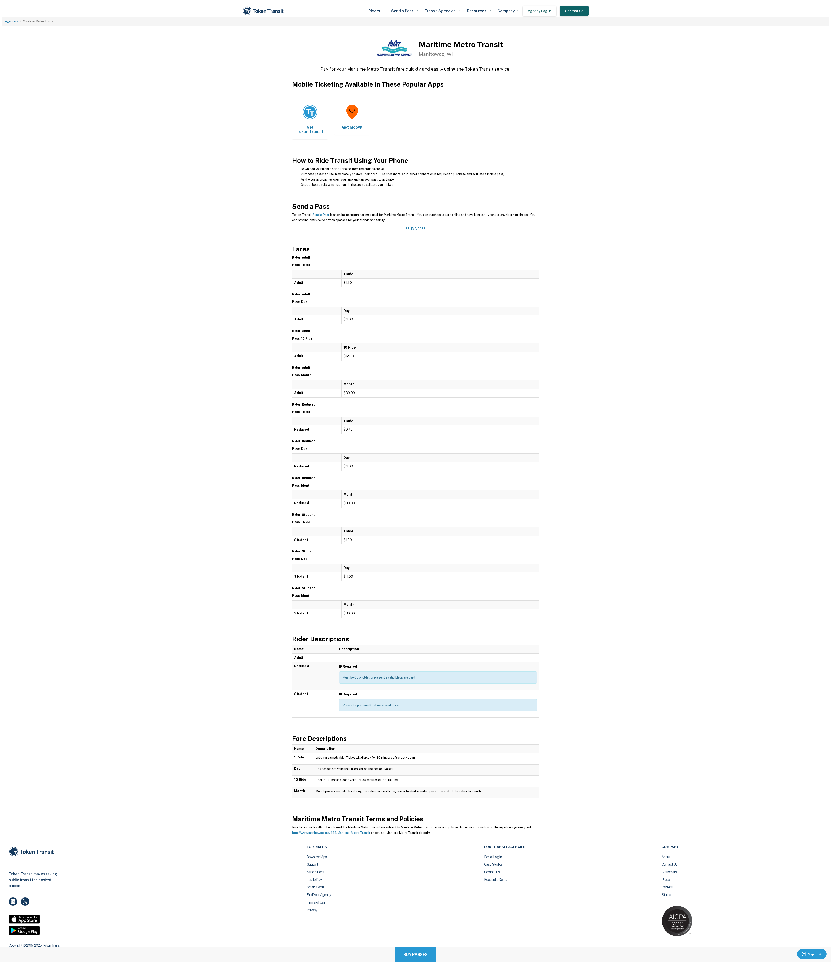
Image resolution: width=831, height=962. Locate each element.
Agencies (11, 21)
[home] (264, 11)
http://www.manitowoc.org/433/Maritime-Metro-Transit (331, 832)
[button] (376, 10)
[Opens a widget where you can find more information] (812, 954)
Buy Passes (415, 954)
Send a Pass (321, 215)
